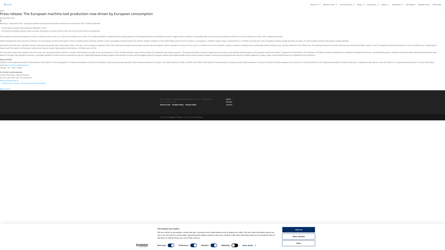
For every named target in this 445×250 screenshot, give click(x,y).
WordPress (198, 117)
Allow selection (298, 237)
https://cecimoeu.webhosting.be (16, 65)
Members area (424, 5)
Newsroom (396, 5)
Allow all (298, 230)
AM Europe (437, 5)
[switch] (193, 245)
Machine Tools (329, 5)
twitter (228, 99)
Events (384, 5)
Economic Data (346, 5)
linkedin (229, 102)
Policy (359, 5)
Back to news (5, 89)
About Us (314, 5)
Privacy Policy (190, 105)
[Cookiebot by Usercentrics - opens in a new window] (142, 245)
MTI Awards (410, 5)
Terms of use (165, 105)
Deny (299, 243)
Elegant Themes (176, 117)
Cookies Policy (178, 105)
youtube (229, 105)
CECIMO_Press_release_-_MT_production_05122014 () (23, 83)
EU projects (371, 5)
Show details (247, 245)
